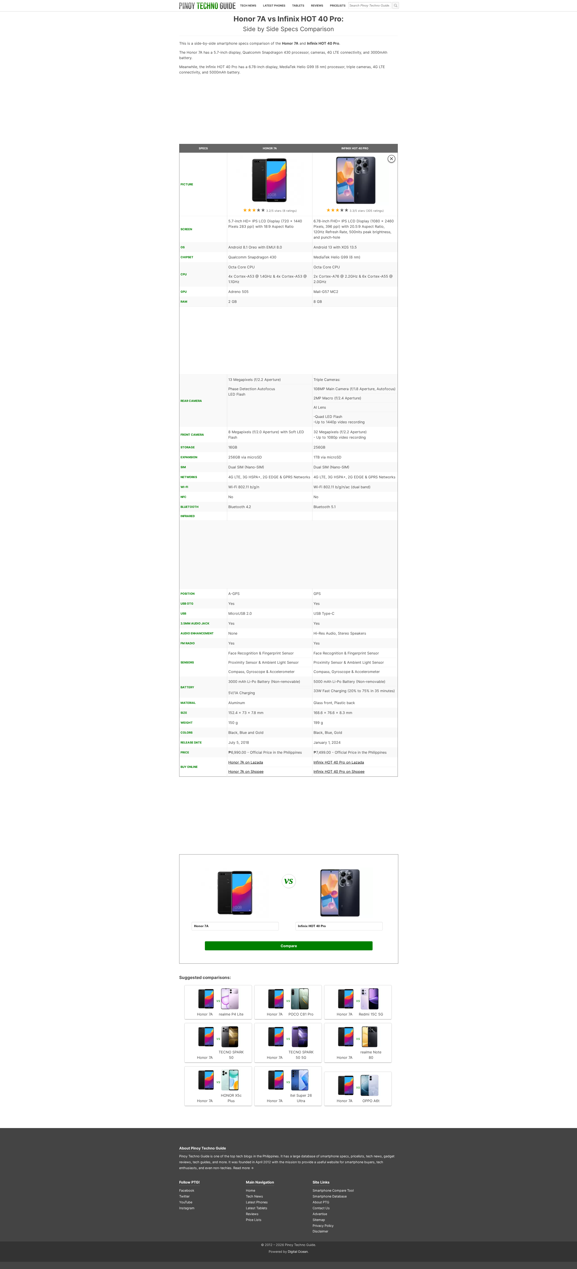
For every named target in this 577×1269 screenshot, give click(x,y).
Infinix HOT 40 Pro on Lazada (339, 762)
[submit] (395, 5)
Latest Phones (274, 5)
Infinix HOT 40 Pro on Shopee (339, 771)
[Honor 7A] (270, 204)
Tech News (248, 5)
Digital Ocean (298, 1251)
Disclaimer (320, 1231)
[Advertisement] (288, 111)
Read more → (243, 1168)
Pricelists (338, 5)
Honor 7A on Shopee (245, 771)
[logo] (207, 5)
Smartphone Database (330, 1196)
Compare (289, 946)
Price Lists (253, 1220)
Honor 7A (270, 148)
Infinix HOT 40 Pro (354, 148)
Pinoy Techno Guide (208, 1148)
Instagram (187, 1208)
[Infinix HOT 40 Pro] (355, 204)
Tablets (298, 5)
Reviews (317, 5)
